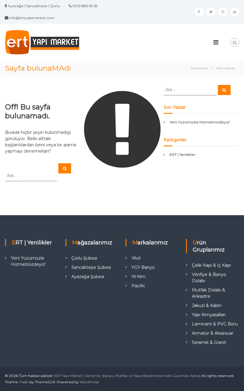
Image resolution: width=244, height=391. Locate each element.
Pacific (138, 285)
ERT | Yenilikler (182, 154)
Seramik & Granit (209, 342)
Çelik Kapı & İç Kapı (211, 265)
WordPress (89, 382)
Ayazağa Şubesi (87, 276)
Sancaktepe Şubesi (91, 267)
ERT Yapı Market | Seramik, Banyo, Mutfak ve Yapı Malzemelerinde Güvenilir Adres (127, 375)
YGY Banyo (143, 267)
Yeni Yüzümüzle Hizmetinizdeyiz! (200, 122)
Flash (24, 382)
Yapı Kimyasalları (209, 314)
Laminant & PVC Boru (215, 324)
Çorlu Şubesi (84, 258)
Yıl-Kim (139, 276)
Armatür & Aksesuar (212, 333)
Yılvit (136, 258)
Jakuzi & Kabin (207, 305)
